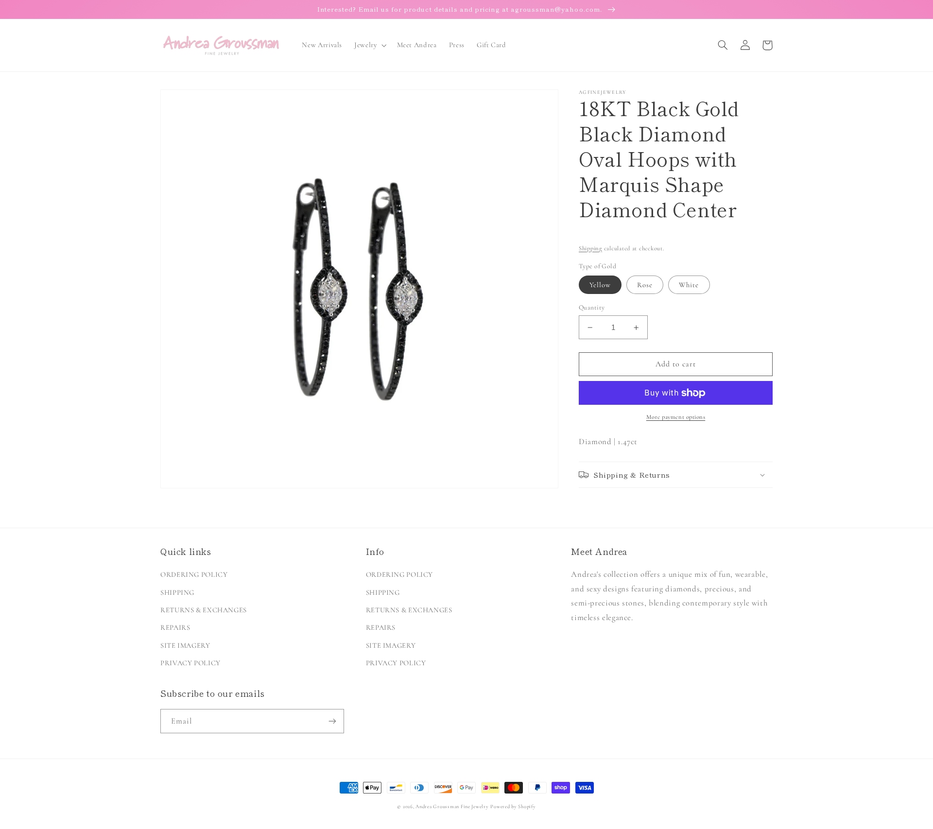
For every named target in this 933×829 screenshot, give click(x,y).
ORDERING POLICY (193, 574)
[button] (369, 45)
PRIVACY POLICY (190, 662)
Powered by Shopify (513, 806)
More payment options (676, 417)
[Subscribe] (332, 721)
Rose (645, 284)
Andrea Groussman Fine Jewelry (451, 806)
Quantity (592, 307)
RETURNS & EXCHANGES (203, 609)
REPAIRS (175, 627)
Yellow (600, 284)
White (689, 284)
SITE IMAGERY (185, 645)
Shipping (590, 248)
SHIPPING (177, 592)
